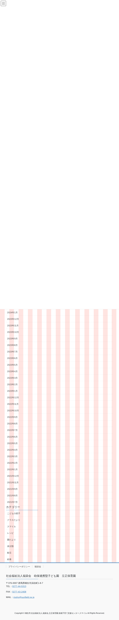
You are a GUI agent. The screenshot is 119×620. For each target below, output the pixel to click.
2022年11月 (13, 404)
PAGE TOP (113, 598)
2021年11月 (13, 482)
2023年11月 (13, 325)
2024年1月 (12, 312)
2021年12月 (13, 476)
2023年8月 (12, 345)
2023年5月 (12, 365)
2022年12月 (13, 397)
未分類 (10, 546)
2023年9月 (12, 338)
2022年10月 (13, 410)
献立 (9, 552)
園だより (11, 539)
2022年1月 (12, 469)
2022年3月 (12, 456)
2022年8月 (12, 423)
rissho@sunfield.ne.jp (23, 597)
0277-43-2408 (19, 591)
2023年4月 (12, 371)
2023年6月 (12, 358)
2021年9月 (12, 489)
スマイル (11, 526)
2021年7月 (12, 502)
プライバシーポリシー (19, 566)
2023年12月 (13, 319)
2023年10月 (13, 332)
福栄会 (38, 566)
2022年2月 (12, 463)
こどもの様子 (13, 513)
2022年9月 (12, 417)
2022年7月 (12, 430)
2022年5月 (12, 443)
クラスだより (13, 520)
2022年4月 (12, 450)
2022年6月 (12, 437)
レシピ (10, 533)
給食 (9, 559)
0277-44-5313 (19, 586)
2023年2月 (12, 384)
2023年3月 (12, 378)
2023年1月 (12, 391)
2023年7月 (12, 351)
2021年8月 (12, 495)
